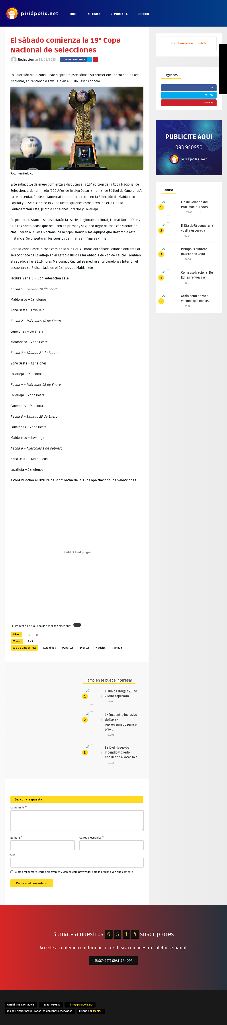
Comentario (18, 807)
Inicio (74, 13)
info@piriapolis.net (81, 1004)
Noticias (94, 13)
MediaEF (98, 1011)
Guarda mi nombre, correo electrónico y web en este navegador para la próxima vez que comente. (74, 872)
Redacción (26, 60)
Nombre (16, 837)
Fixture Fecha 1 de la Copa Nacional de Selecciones (41, 626)
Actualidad (49, 647)
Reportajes (119, 13)
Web (13, 855)
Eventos (85, 647)
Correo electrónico (91, 837)
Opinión (143, 13)
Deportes (68, 647)
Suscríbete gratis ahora (113, 961)
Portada (117, 647)
